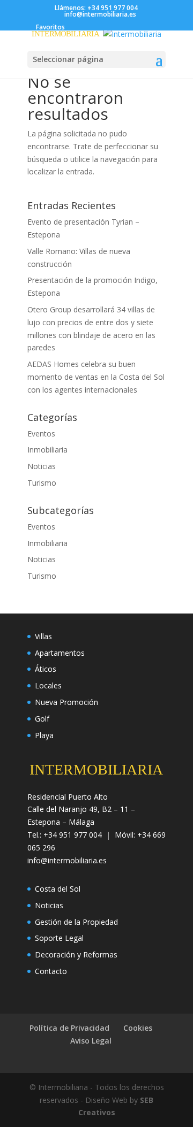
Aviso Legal (91, 1041)
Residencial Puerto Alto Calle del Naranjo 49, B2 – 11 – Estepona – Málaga (81, 809)
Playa (44, 735)
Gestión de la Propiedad (76, 922)
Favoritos (50, 27)
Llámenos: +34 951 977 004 (96, 7)
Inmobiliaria (47, 449)
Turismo (41, 483)
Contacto (51, 971)
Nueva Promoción (66, 702)
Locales (48, 685)
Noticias (41, 466)
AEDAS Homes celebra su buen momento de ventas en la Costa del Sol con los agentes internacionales (96, 377)
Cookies (137, 1028)
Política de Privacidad (69, 1028)
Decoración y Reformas (76, 954)
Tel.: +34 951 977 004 (64, 835)
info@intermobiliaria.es (67, 860)
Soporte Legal (59, 938)
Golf (42, 719)
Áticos (45, 669)
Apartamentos (60, 653)
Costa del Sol (57, 889)
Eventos (41, 433)
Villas (43, 636)
